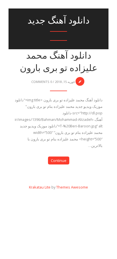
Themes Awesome (72, 187)
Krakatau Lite (40, 187)
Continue (58, 160)
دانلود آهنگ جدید (58, 20)
